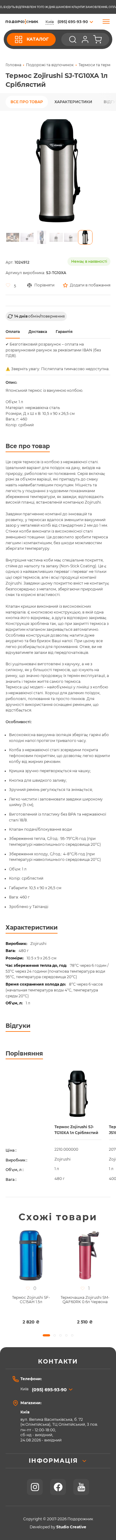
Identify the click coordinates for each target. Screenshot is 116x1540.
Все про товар (27, 102)
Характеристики (73, 102)
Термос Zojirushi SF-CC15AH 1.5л (31, 1299)
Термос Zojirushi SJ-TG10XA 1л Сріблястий (76, 1130)
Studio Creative (71, 1527)
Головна (13, 65)
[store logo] (22, 21)
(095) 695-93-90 (49, 1389)
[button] (13, 237)
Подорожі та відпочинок (50, 65)
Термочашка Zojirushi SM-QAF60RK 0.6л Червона (85, 1299)
